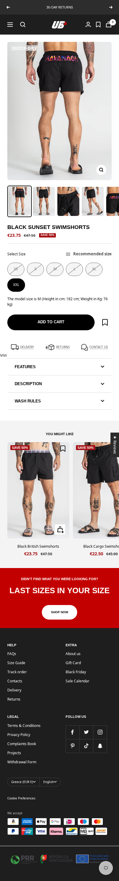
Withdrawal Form (21, 762)
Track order (17, 671)
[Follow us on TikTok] (86, 746)
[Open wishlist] (98, 24)
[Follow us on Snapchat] (100, 746)
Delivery (14, 690)
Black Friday (76, 671)
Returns (13, 699)
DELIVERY (27, 347)
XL (94, 268)
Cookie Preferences (21, 798)
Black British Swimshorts (38, 546)
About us (73, 653)
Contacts (14, 681)
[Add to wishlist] (105, 322)
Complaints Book (21, 743)
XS (16, 268)
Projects (14, 752)
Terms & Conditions (24, 725)
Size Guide (16, 662)
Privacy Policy (18, 734)
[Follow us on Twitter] (86, 732)
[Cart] (109, 24)
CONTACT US (98, 347)
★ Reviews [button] (115, 444)
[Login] (88, 24)
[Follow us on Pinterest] (72, 746)
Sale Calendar (77, 681)
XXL (16, 284)
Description (28, 384)
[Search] (23, 24)
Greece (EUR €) (22, 782)
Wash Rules (28, 401)
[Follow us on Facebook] (72, 732)
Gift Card (73, 662)
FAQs (11, 653)
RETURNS (63, 347)
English (48, 782)
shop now (59, 612)
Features (25, 367)
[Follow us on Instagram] (100, 732)
